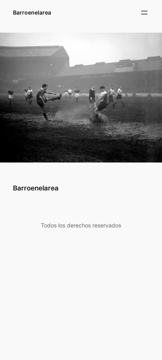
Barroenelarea (32, 12)
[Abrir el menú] (144, 12)
